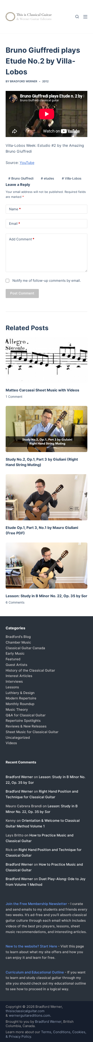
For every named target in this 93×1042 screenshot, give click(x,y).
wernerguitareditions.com (29, 1015)
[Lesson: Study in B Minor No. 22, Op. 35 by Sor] (47, 565)
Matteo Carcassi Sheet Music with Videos (42, 390)
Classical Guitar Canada (25, 648)
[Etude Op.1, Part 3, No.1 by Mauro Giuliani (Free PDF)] (47, 497)
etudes (47, 178)
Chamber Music (18, 642)
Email (14, 223)
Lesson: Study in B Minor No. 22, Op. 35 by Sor (46, 596)
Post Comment (22, 293)
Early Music (15, 653)
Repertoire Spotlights (23, 720)
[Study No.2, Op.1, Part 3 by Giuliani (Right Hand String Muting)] (47, 429)
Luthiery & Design (20, 693)
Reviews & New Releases (26, 726)
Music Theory (17, 709)
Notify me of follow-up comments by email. (46, 280)
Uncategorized (18, 737)
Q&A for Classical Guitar (26, 715)
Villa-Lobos (71, 178)
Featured (13, 659)
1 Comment (14, 396)
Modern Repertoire (21, 698)
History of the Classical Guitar (30, 670)
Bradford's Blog (18, 637)
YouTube (27, 162)
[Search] (77, 16)
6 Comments (15, 602)
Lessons (12, 687)
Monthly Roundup (20, 704)
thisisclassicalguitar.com (25, 1011)
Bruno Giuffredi (20, 178)
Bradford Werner (19, 777)
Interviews (14, 681)
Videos (11, 743)
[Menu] (85, 17)
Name (15, 209)
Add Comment (21, 239)
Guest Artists (16, 665)
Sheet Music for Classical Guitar (32, 732)
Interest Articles (19, 676)
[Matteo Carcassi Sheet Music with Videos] (47, 360)
